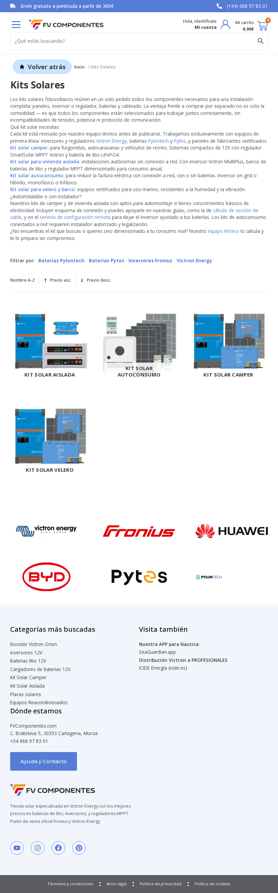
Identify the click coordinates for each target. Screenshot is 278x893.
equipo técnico (223, 231)
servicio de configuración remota (75, 217)
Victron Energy (111, 141)
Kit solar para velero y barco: (43, 189)
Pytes (179, 141)
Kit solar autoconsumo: (37, 175)
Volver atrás (46, 67)
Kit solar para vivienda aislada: (45, 161)
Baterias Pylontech (62, 260)
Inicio (79, 67)
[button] (16, 25)
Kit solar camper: (29, 147)
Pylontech (158, 141)
